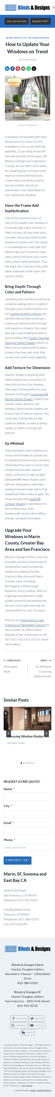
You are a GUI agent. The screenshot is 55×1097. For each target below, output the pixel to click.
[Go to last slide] (8, 733)
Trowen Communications (40, 1090)
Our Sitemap (27, 1085)
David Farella (29, 59)
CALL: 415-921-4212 (17, 21)
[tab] (21, 763)
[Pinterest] (18, 68)
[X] (34, 68)
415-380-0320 (27, 983)
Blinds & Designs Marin (28, 965)
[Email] (23, 68)
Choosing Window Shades (25, 736)
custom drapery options (25, 313)
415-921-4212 (27, 1005)
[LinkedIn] (7, 68)
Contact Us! (17, 860)
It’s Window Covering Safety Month (42, 668)
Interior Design (39, 37)
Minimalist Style (12, 666)
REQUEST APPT (40, 21)
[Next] (46, 733)
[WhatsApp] (28, 68)
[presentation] (27, 718)
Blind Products (16, 37)
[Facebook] (12, 68)
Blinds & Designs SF (27, 992)
